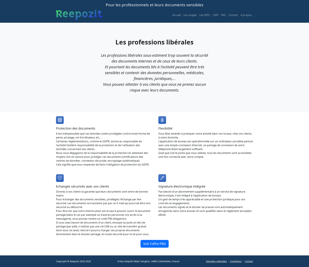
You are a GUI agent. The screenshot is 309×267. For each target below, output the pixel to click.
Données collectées (216, 261)
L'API (215, 15)
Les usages (190, 15)
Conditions (236, 261)
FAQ (223, 15)
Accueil (176, 15)
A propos (246, 15)
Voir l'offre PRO (154, 244)
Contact (233, 15)
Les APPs (204, 15)
